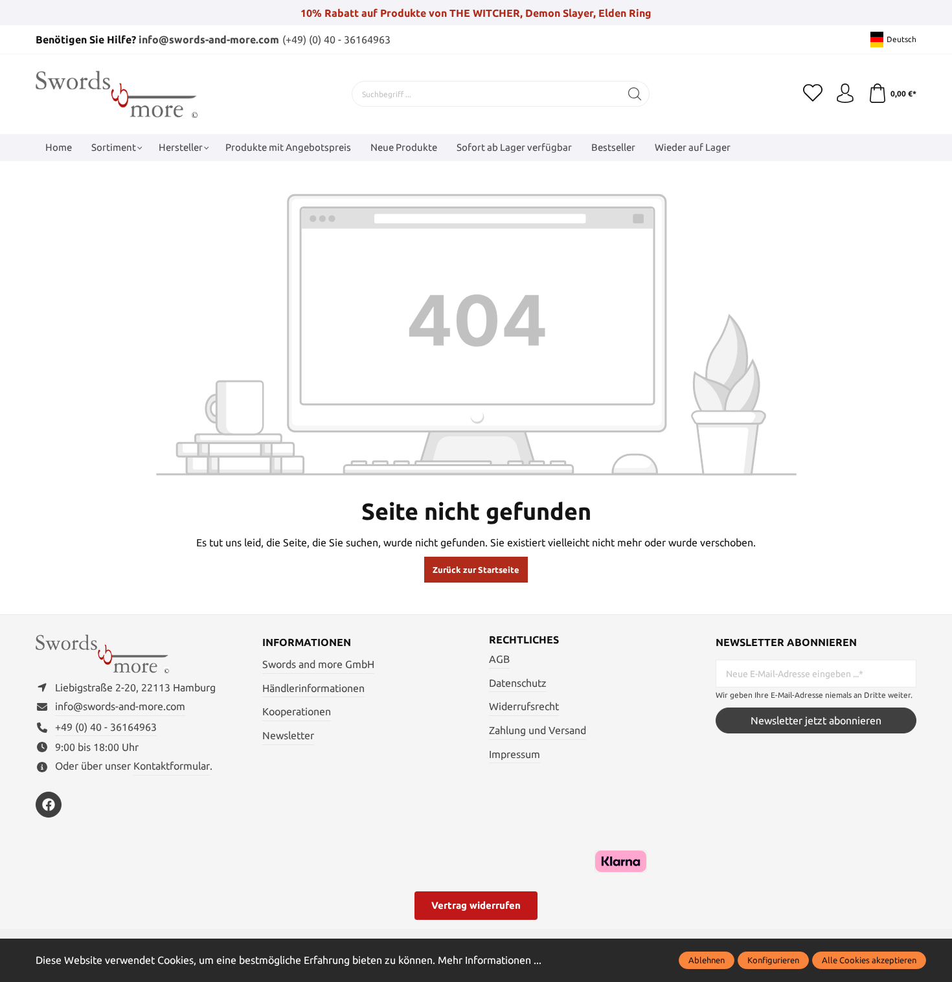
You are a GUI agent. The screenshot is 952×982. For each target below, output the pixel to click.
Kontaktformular (171, 766)
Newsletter (288, 735)
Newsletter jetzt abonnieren (816, 720)
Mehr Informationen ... (489, 960)
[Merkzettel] (812, 94)
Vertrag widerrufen (476, 905)
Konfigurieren (773, 960)
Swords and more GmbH (318, 664)
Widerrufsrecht (524, 706)
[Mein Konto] (845, 94)
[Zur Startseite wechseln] (117, 94)
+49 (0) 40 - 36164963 (106, 727)
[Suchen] (635, 94)
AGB (499, 659)
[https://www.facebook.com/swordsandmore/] (49, 805)
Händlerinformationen (313, 688)
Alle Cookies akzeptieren (869, 960)
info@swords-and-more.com (209, 39)
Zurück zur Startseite (476, 569)
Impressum (514, 754)
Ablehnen (706, 960)
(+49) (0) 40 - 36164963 (336, 39)
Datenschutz (518, 683)
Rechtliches (524, 639)
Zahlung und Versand (537, 730)
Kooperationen (296, 711)
